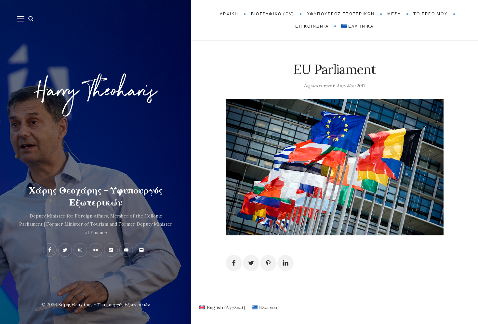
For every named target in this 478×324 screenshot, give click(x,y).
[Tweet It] (251, 263)
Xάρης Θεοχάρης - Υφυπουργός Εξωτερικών (96, 196)
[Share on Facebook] (234, 263)
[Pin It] (268, 263)
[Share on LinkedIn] (285, 263)
